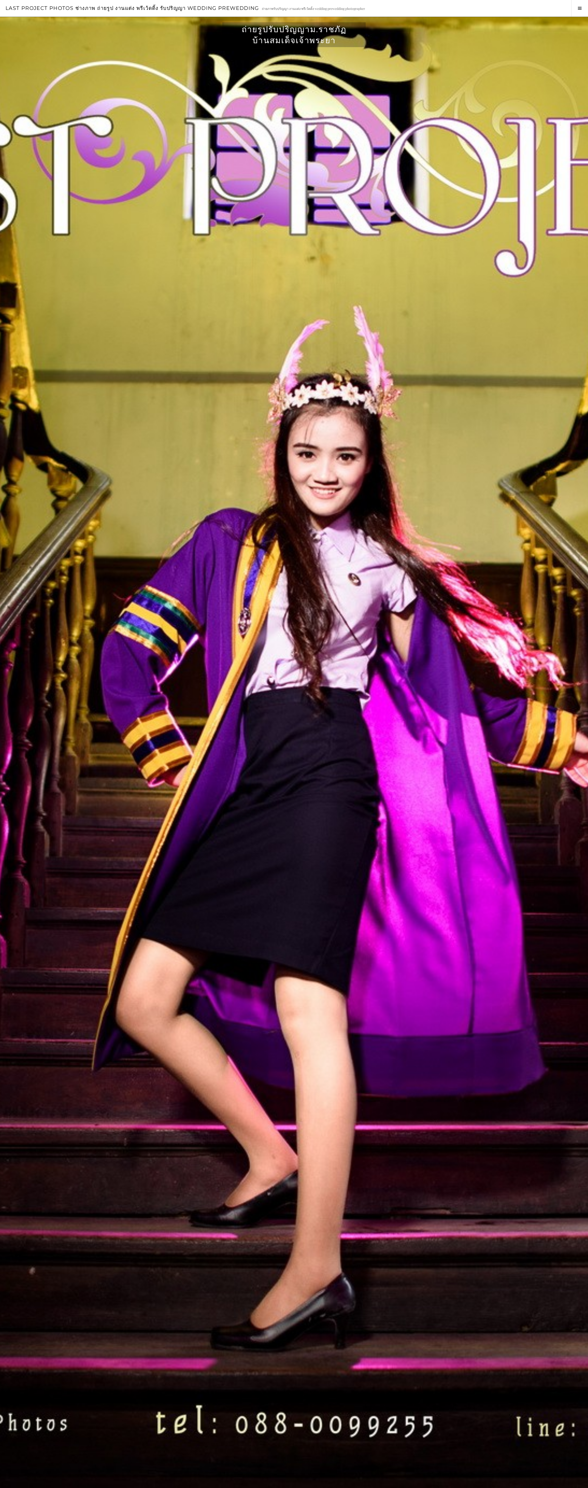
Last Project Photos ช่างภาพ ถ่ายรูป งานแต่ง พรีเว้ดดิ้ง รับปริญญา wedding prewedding (132, 8)
